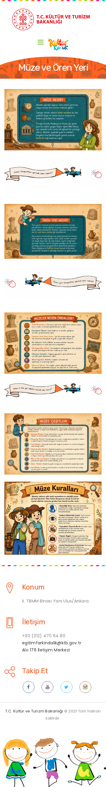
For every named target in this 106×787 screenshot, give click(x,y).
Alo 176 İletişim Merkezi (46, 650)
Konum (33, 587)
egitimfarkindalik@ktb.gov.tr (51, 643)
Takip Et (35, 671)
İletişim (33, 622)
